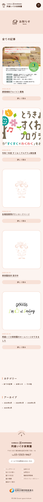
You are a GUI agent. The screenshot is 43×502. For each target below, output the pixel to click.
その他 (29, 384)
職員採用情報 (27, 475)
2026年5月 (19, 402)
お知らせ (19, 384)
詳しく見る (21, 98)
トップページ (9, 469)
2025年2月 (8, 408)
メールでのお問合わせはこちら (21, 461)
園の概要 (8, 479)
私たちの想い (9, 472)
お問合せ (26, 472)
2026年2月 (31, 402)
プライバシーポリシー (30, 479)
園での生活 (8, 475)
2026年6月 (8, 402)
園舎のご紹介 (9, 482)
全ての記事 (8, 384)
